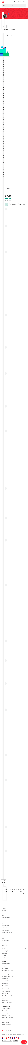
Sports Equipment (6, 1022)
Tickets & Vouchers (6, 1024)
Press (14, 1033)
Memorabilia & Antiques (7, 1017)
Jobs (3, 923)
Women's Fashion (6, 963)
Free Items (4, 957)
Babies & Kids (5, 978)
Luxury (3, 965)
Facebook (4, 910)
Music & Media (5, 1010)
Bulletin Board (5, 953)
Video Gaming (5, 993)
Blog (3, 915)
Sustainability (19, 1033)
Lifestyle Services (6, 925)
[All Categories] (14, 1)
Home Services (5, 930)
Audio (3, 998)
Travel (3, 1020)
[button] (3, 22)
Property (4, 942)
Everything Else (5, 951)
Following (4, 955)
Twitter (3, 913)
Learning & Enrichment (7, 932)
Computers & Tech (6, 991)
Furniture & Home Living (7, 976)
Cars (3, 938)
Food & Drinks (5, 983)
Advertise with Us (5, 1034)
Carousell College (6, 917)
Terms (11, 1034)
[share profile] (6, 26)
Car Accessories (5, 940)
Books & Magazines (6, 1013)
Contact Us (9, 1033)
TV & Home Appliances (7, 1002)
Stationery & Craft (6, 1015)
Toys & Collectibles (6, 1008)
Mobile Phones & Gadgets (8, 995)
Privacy (14, 1034)
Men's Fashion (5, 968)
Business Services (6, 927)
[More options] (9, 26)
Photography (5, 1000)
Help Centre (4, 1033)
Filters (12, 36)
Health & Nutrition (6, 980)
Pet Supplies (5, 985)
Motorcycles (4, 945)
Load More (3, 881)
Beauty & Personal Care (7, 970)
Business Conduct (20, 1034)
